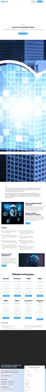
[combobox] (27, 384)
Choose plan (6, 295)
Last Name (36, 370)
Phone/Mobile (27, 382)
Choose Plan (17, 295)
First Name (27, 370)
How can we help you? (28, 386)
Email (26, 378)
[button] (44, 1)
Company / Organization (29, 374)
